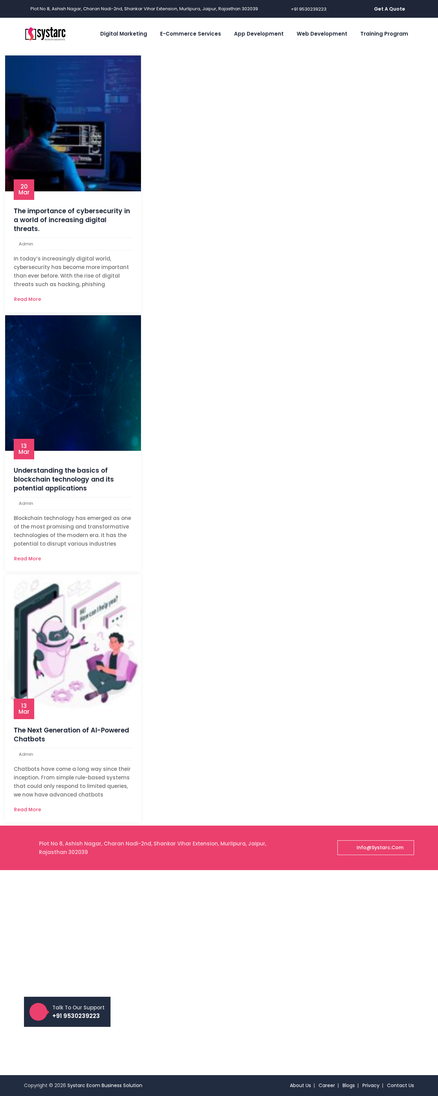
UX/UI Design (345, 931)
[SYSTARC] (45, 33)
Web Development (322, 33)
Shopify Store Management (163, 966)
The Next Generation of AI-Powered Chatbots (71, 735)
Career (327, 1085)
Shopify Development (256, 949)
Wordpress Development (259, 961)
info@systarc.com (380, 847)
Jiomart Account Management (167, 1012)
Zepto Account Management (165, 1000)
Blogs (349, 1085)
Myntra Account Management (166, 954)
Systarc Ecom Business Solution (104, 1085)
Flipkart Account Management (166, 919)
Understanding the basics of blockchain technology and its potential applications (64, 479)
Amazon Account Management (168, 907)
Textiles (339, 1008)
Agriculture (343, 984)
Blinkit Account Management (164, 977)
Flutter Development (254, 1050)
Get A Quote (389, 8)
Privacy (370, 1085)
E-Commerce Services (190, 33)
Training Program (384, 33)
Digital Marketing (123, 33)
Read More (28, 299)
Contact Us (400, 1085)
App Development (259, 33)
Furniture (340, 996)
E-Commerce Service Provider (166, 1024)
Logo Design (344, 919)
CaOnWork (343, 1019)
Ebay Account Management (163, 989)
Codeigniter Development (261, 984)
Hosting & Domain (351, 1031)
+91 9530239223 (308, 9)
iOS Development (251, 1026)
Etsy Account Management (162, 931)
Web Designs (345, 907)
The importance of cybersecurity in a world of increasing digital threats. (72, 219)
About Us (300, 1085)
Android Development (256, 1038)
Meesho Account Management (167, 942)
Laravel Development (255, 973)
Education (342, 973)
